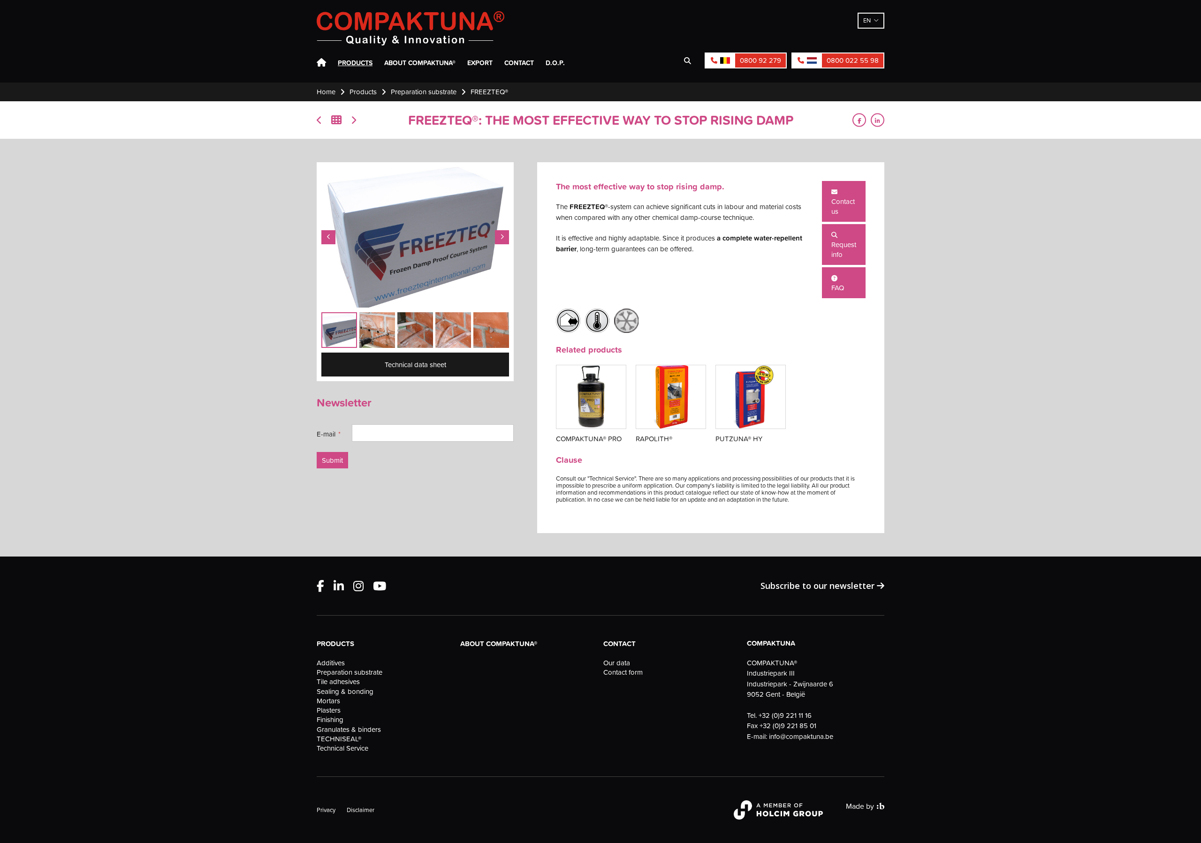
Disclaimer (360, 809)
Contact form (623, 672)
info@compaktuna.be (801, 736)
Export (480, 63)
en (867, 20)
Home (321, 63)
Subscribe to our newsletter (818, 585)
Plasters (329, 710)
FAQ (837, 288)
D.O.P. (555, 63)
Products (355, 63)
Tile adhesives (338, 681)
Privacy (326, 809)
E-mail (326, 434)
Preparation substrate (349, 672)
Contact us (843, 206)
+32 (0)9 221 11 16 (785, 715)
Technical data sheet (415, 364)
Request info (843, 249)
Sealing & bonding (345, 691)
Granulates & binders (349, 729)
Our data (616, 663)
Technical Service (342, 748)
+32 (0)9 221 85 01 (788, 725)
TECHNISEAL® (339, 739)
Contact (519, 63)
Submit (332, 460)
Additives (331, 663)
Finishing (330, 719)
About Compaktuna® (420, 63)
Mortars (328, 701)
